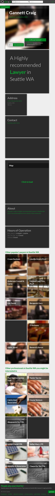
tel (13, 123)
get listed (37, 494)
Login (52, 1)
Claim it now (30, 43)
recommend (18, 45)
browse (43, 494)
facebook (4, 494)
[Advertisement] (27, 148)
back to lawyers (5, 7)
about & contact (18, 494)
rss (48, 494)
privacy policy (29, 494)
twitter (10, 494)
